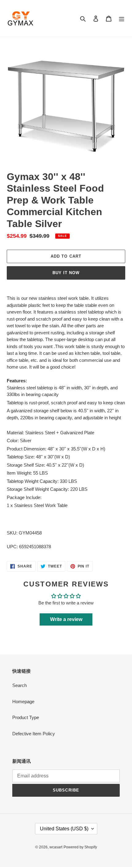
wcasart (55, 847)
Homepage (23, 701)
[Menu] (121, 18)
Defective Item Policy (33, 733)
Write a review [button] (66, 619)
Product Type (25, 717)
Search (19, 685)
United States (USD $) (64, 828)
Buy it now (66, 272)
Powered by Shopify (80, 847)
